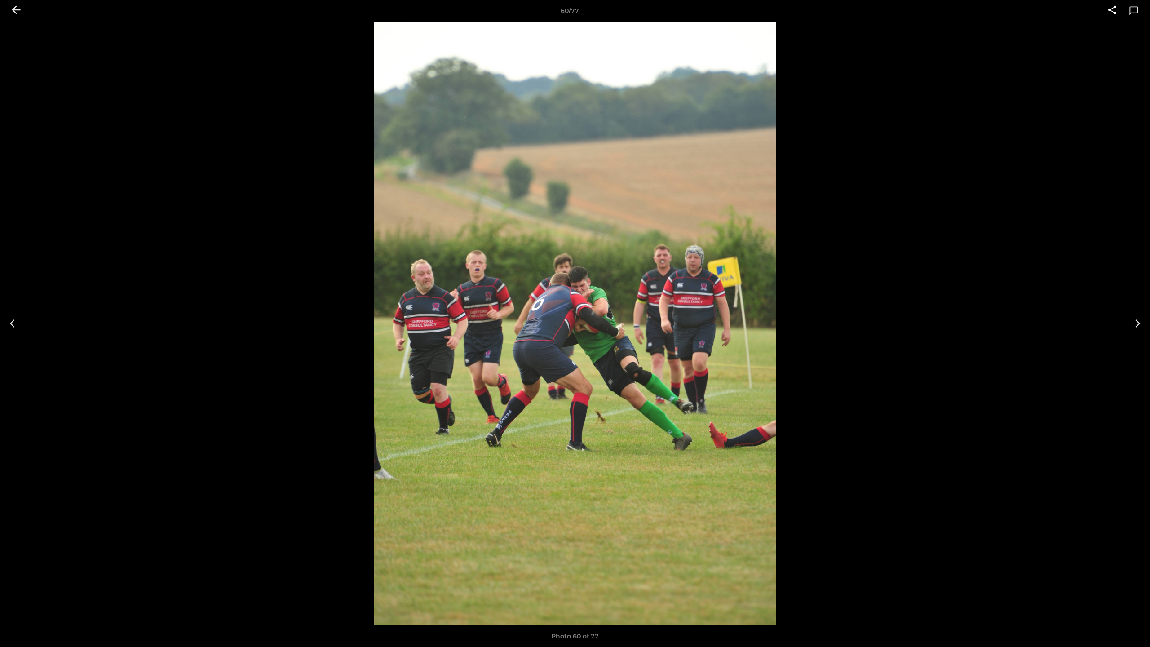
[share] (1112, 10)
